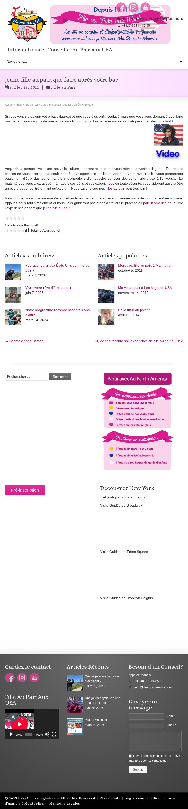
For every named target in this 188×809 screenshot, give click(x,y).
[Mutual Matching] (75, 726)
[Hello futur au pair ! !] (106, 317)
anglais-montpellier (142, 798)
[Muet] (47, 734)
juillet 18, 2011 (24, 87)
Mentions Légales (64, 803)
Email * (171, 725)
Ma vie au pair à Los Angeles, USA (145, 288)
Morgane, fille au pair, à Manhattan (145, 265)
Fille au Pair (63, 87)
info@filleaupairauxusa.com (140, 30)
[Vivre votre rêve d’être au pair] (13, 294)
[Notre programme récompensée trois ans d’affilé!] (13, 317)
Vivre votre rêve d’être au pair (48, 288)
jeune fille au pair (56, 208)
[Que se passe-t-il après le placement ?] (75, 683)
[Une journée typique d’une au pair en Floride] (75, 705)
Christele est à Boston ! (25, 341)
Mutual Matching (96, 720)
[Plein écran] (54, 734)
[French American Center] (94, 142)
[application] (32, 724)
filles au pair (115, 188)
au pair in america (152, 203)
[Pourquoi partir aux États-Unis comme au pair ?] (13, 272)
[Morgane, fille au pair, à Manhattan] (106, 272)
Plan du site (110, 798)
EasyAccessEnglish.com (39, 798)
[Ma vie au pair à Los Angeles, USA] (106, 294)
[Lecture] (11, 734)
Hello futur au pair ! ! (134, 310)
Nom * (170, 716)
